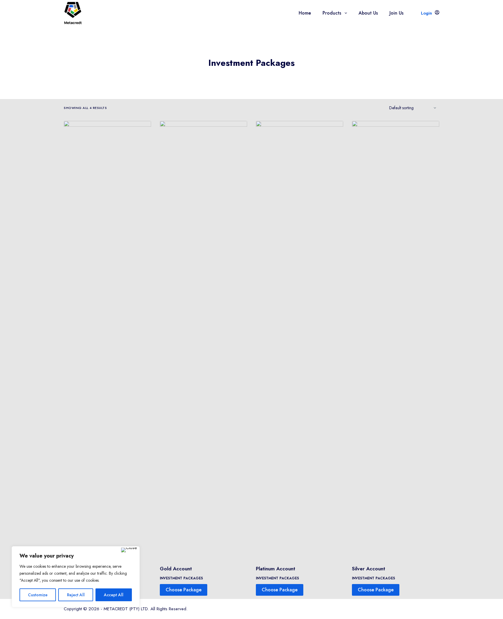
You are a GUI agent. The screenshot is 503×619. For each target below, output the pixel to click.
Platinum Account (275, 568)
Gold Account (176, 568)
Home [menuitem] (305, 13)
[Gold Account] (203, 339)
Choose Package (183, 589)
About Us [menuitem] (368, 13)
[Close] (129, 550)
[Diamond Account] (107, 339)
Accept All (113, 595)
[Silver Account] (395, 339)
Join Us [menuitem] (396, 13)
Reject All (76, 595)
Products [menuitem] (332, 13)
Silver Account (368, 568)
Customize (37, 595)
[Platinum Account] (299, 339)
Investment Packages (181, 578)
